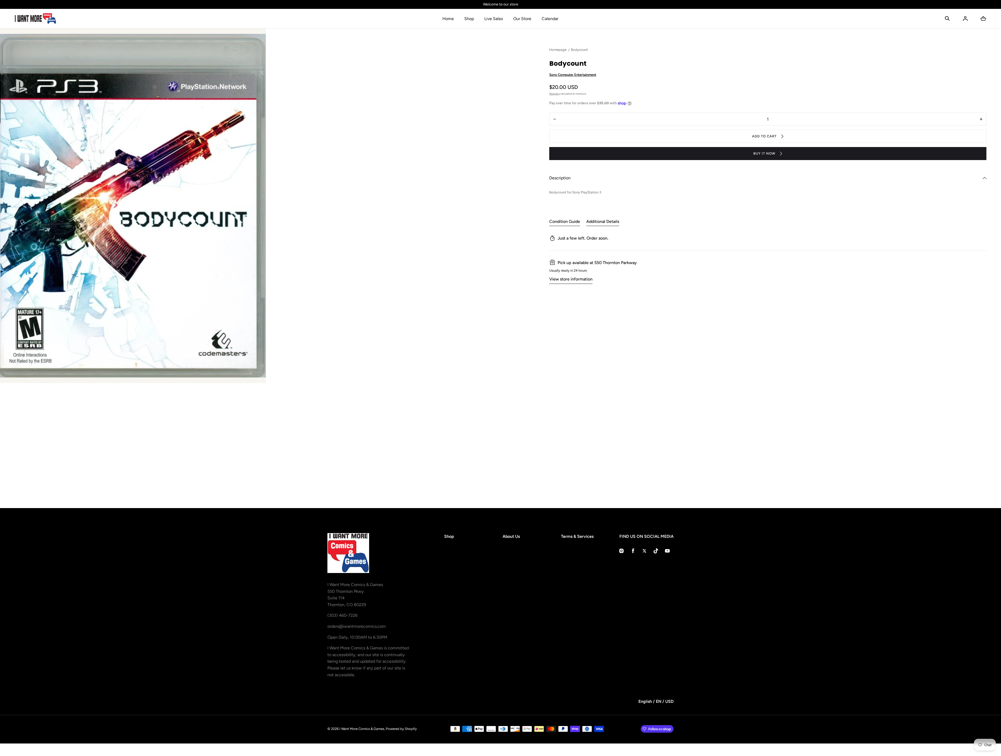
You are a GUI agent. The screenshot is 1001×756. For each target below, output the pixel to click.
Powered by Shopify (401, 729)
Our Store (522, 18)
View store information (571, 279)
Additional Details (602, 221)
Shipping (554, 93)
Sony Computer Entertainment (572, 75)
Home (448, 18)
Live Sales (493, 18)
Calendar (550, 18)
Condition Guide (564, 221)
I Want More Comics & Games (361, 729)
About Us (511, 536)
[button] (947, 18)
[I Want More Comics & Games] (35, 18)
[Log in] (965, 18)
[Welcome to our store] (500, 4)
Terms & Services (577, 536)
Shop (469, 18)
